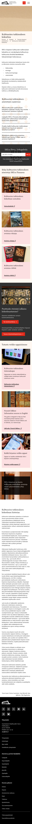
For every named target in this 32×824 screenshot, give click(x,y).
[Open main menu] (28, 3)
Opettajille (5, 773)
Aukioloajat (5, 741)
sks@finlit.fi (5, 731)
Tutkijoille (4, 758)
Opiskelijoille (5, 764)
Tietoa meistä (5, 808)
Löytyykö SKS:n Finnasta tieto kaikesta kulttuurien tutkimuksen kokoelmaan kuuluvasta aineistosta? (15, 118)
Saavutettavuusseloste (8, 818)
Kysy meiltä (5, 744)
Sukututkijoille (6, 776)
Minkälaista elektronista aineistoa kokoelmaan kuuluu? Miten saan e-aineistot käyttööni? (13, 137)
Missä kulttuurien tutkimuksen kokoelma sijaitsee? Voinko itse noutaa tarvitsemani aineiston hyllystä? (15, 109)
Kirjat (3, 796)
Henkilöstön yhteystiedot (9, 747)
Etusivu (4, 39)
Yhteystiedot (5, 738)
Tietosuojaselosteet (7, 815)
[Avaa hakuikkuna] (24, 2)
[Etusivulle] (6, 703)
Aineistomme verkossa (8, 793)
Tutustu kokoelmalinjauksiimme (13, 334)
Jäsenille (4, 770)
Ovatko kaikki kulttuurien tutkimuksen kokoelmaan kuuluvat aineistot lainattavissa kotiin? (15, 128)
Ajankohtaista (6, 802)
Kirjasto (11, 39)
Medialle (4, 767)
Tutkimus (4, 799)
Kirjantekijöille (6, 761)
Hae (27, 154)
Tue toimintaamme (7, 805)
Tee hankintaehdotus (9, 322)
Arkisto (4, 787)
